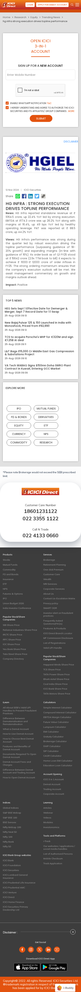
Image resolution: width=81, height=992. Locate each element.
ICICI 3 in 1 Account (53, 779)
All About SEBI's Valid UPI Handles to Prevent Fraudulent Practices (20, 710)
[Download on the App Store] (27, 967)
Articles (47, 807)
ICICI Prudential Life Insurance (19, 882)
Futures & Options (13, 593)
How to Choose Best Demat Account (18, 740)
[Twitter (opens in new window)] (40, 950)
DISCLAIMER (71, 141)
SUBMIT (41, 118)
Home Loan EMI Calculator (57, 760)
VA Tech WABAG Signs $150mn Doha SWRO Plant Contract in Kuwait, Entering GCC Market (38, 367)
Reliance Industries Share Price (20, 629)
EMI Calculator (51, 731)
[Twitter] (37, 196)
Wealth (47, 579)
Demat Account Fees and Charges (17, 763)
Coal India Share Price (55, 684)
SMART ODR (50, 608)
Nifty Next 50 (10, 831)
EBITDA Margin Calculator (57, 717)
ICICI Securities (11, 870)
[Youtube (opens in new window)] (57, 950)
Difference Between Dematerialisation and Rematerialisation (15, 721)
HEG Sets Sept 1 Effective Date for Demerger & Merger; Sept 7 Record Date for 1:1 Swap (36, 310)
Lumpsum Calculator (54, 727)
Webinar (48, 812)
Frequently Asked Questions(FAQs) (53, 622)
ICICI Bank (8, 860)
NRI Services (50, 583)
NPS (46, 434)
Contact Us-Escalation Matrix (59, 598)
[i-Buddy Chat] (65, 985)
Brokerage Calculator (55, 741)
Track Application (52, 863)
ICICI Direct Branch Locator (57, 633)
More (71, 111)
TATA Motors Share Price (56, 693)
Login (30, 5)
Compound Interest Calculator (59, 712)
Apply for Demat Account (52, 5)
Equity (34, 17)
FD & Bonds (19, 417)
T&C (49, 103)
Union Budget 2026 (13, 603)
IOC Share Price (11, 644)
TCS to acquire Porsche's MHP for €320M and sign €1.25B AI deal (39, 338)
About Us (48, 593)
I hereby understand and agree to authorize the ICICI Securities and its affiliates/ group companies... (42, 109)
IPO (19, 408)
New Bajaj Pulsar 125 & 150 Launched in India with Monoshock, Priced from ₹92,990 (38, 324)
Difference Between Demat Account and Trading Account (19, 771)
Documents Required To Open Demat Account (19, 756)
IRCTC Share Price (12, 634)
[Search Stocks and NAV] (72, 4)
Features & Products (54, 628)
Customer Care (51, 574)
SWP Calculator (51, 746)
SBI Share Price (11, 625)
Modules (48, 822)
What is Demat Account (16, 729)
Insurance (8, 579)
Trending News (51, 17)
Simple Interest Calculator (57, 707)
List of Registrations (54, 642)
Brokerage (49, 559)
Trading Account (52, 789)
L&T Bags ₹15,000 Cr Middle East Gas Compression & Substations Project (39, 353)
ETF (46, 425)
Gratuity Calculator (53, 736)
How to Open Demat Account (19, 777)
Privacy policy (50, 603)
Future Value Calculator (56, 722)
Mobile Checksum (53, 858)
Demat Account (51, 784)
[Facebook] (24, 196)
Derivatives (46, 417)
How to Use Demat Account (18, 733)
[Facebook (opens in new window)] (22, 950)
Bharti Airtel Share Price (56, 679)
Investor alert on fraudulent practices (58, 614)
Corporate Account (53, 793)
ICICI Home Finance (13, 902)
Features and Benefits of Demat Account (16, 748)
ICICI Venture (10, 892)
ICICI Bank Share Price (55, 688)
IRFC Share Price (12, 639)
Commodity (18, 442)
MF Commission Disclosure (58, 638)
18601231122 (40, 511)
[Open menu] (77, 4)
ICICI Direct (9, 897)
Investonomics (51, 827)
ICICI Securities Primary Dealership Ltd (15, 908)
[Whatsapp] (17, 196)
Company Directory (13, 658)
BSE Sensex (9, 822)
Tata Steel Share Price (15, 654)
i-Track (46, 841)
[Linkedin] (30, 196)
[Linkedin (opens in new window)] (48, 950)
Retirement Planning (54, 564)
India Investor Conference (17, 608)
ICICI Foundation (12, 865)
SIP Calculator (51, 751)
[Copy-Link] (43, 196)
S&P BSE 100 (10, 817)
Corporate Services (54, 588)
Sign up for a (40, 66)
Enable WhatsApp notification (31, 103)
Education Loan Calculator (57, 765)
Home (6, 17)
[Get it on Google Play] (54, 967)
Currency (19, 434)
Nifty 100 (7, 836)
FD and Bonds (10, 574)
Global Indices (11, 807)
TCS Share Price (52, 669)
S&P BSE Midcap (12, 812)
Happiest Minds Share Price (58, 664)
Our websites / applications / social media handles (59, 847)
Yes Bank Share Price (14, 649)
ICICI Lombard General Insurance (15, 876)
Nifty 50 (7, 846)
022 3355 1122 (40, 518)
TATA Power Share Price (56, 674)
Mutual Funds (46, 408)
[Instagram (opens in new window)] (31, 950)
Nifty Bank (8, 841)
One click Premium (53, 569)
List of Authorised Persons (58, 853)
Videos (47, 817)
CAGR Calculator (52, 755)
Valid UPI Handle (52, 647)
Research (20, 17)
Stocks (6, 559)
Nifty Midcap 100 (12, 827)
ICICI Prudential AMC (14, 887)
